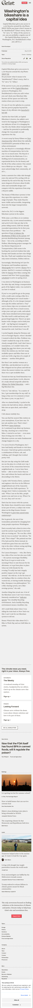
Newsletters (5, 969)
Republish (4, 978)
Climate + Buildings (26, 54)
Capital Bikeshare (21, 88)
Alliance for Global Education (12, 384)
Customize (16, 1004)
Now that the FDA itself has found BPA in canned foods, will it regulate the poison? (16, 748)
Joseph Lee (5, 870)
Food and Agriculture (15, 756)
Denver (24, 268)
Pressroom (4, 959)
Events (3, 972)
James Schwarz (14, 426)
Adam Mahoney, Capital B (8, 891)
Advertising (5, 976)
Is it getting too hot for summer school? (16, 793)
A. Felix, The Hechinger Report (10, 796)
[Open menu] (29, 3)
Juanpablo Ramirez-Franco (9, 816)
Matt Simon (5, 825)
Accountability (6, 934)
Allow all (16, 1000)
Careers (4, 955)
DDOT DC (5, 74)
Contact (4, 953)
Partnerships (5, 957)
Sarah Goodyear (6, 46)
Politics (4, 929)
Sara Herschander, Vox (8, 806)
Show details (24, 995)
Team (3, 950)
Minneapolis (6, 268)
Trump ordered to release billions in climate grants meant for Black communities (15, 887)
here (28, 314)
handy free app (7, 348)
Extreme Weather (6, 936)
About (3, 948)
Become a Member (7, 974)
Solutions (4, 931)
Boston (10, 273)
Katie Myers (8, 859)
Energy (3, 927)
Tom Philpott (5, 756)
